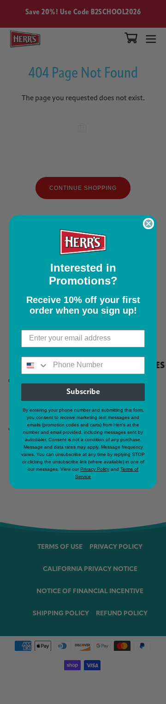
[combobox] (35, 365)
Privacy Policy (94, 469)
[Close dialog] (148, 223)
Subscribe (83, 392)
